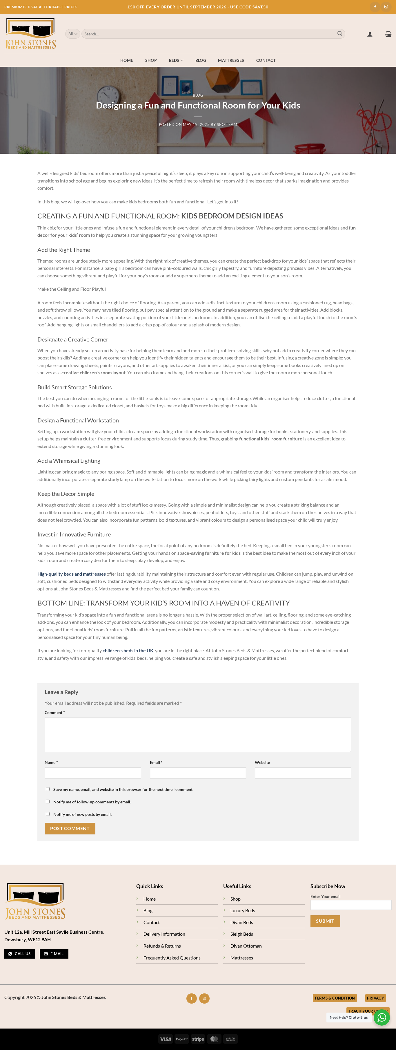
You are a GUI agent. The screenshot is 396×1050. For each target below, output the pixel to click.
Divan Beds (241, 922)
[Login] (370, 34)
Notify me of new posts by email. (82, 814)
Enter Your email (325, 896)
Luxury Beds (242, 910)
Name (51, 762)
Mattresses (231, 60)
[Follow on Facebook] (375, 7)
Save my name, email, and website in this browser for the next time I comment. (123, 789)
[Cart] (388, 34)
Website (262, 762)
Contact (266, 60)
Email (156, 762)
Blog (200, 60)
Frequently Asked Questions (172, 957)
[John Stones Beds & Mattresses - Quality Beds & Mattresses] (30, 33)
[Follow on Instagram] (386, 7)
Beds (174, 60)
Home (126, 60)
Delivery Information (164, 934)
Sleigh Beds (241, 934)
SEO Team (227, 124)
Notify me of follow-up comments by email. (92, 801)
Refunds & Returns (162, 945)
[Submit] (340, 34)
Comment (55, 712)
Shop (151, 60)
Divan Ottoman (246, 945)
